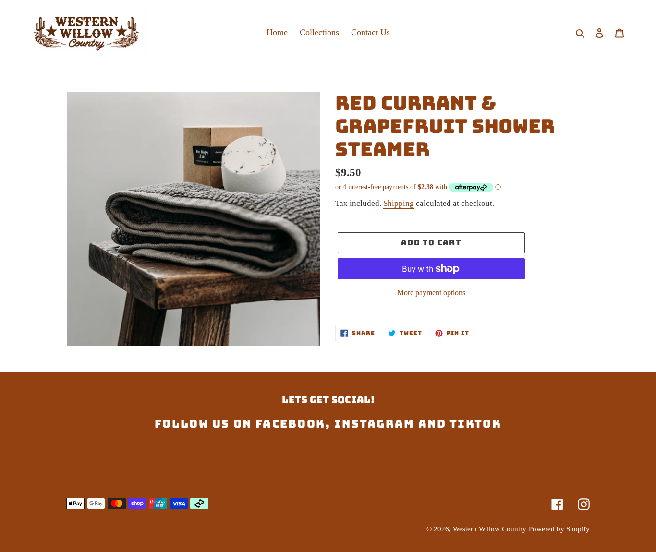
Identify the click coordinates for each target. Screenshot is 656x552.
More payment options (431, 292)
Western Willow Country (489, 529)
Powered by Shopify (559, 529)
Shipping (398, 203)
